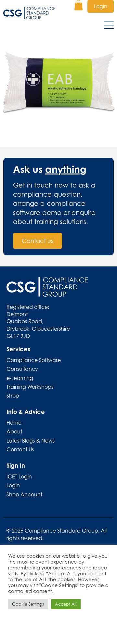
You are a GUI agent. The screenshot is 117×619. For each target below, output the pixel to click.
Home (13, 422)
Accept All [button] (66, 604)
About (14, 431)
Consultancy (22, 369)
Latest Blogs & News (30, 440)
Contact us (37, 240)
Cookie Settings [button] (28, 604)
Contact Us (20, 449)
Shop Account (24, 494)
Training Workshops (29, 387)
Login (100, 6)
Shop (12, 395)
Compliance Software (33, 360)
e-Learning (19, 378)
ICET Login (19, 476)
